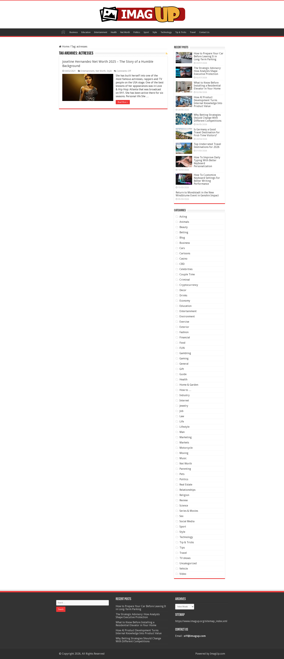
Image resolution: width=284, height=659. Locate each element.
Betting (183, 232)
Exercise (184, 321)
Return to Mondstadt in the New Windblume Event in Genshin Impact (197, 194)
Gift (181, 369)
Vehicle (183, 568)
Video (182, 573)
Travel (193, 32)
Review (183, 500)
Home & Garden (188, 384)
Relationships (187, 489)
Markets (184, 442)
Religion (184, 495)
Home (63, 31)
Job (181, 411)
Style (155, 32)
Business (74, 32)
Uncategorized (188, 563)
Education (86, 32)
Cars (182, 248)
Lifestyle (184, 426)
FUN (182, 348)
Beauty (183, 227)
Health (114, 32)
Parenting (185, 468)
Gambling (185, 353)
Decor (182, 290)
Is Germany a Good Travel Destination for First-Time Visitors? (207, 132)
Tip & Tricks (180, 32)
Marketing (185, 437)
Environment (187, 316)
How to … (185, 390)
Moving (183, 453)
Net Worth (125, 32)
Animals (184, 221)
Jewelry (183, 405)
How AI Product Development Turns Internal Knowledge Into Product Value (208, 102)
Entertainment (100, 32)
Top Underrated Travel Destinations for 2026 (207, 146)
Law (181, 416)
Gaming (184, 358)
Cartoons (184, 253)
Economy (184, 300)
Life (181, 421)
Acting (183, 216)
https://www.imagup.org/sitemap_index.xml (201, 621)
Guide (183, 374)
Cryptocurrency (188, 284)
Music (183, 458)
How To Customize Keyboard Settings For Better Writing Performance (207, 179)
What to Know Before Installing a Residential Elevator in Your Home (207, 85)
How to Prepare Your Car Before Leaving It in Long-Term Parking (208, 56)
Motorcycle (186, 447)
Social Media (186, 521)
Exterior (184, 327)
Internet (184, 400)
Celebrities (185, 269)
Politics (136, 32)
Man (182, 432)
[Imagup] (142, 14)
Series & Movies (188, 510)
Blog (182, 237)
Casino (183, 258)
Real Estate (185, 484)
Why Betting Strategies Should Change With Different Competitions (207, 117)
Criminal (184, 279)
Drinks (183, 295)
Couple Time (187, 274)
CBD (182, 263)
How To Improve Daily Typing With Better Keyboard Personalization (207, 162)
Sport (146, 32)
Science (183, 505)
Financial (184, 337)
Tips (182, 547)
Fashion (184, 332)
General (184, 363)
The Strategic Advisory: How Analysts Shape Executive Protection (207, 71)
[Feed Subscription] (166, 53)
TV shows (184, 558)
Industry (184, 395)
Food (182, 342)
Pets (181, 474)
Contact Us (204, 32)
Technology (166, 32)
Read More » (123, 102)
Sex (181, 516)
